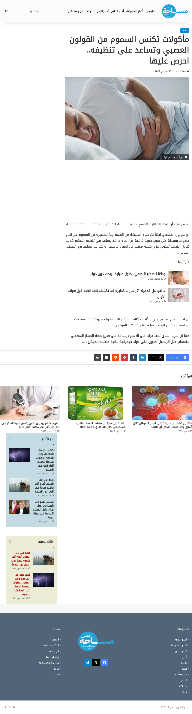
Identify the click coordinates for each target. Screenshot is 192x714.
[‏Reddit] (115, 357)
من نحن (55, 674)
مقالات (183, 686)
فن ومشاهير (76, 11)
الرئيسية (150, 11)
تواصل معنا (52, 657)
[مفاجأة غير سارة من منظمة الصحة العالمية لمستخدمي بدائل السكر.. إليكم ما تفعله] (96, 403)
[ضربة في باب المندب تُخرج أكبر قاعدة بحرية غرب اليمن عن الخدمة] (19, 485)
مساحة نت (181, 71)
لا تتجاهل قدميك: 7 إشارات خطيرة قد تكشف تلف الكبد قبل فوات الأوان (117, 294)
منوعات (90, 11)
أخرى (184, 657)
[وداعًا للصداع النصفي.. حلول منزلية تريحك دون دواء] (178, 278)
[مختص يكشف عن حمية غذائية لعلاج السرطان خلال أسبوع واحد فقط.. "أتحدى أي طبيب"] (162, 403)
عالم (56, 668)
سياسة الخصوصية (49, 663)
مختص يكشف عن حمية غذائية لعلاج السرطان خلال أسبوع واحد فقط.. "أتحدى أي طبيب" (162, 425)
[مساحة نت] (174, 11)
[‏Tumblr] (133, 357)
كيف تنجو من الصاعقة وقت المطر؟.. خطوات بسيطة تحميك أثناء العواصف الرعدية (45, 459)
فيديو (184, 680)
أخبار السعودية (134, 11)
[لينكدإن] (142, 357)
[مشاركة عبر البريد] (106, 357)
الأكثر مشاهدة (50, 645)
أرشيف (55, 639)
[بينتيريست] (124, 357)
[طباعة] (97, 357)
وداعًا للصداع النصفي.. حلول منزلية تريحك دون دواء (128, 274)
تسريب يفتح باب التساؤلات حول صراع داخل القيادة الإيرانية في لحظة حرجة (43, 509)
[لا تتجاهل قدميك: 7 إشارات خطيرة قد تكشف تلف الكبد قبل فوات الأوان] (178, 295)
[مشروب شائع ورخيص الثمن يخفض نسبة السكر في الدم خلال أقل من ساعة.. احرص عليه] (30, 403)
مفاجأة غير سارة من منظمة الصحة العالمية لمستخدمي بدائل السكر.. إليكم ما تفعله (101, 425)
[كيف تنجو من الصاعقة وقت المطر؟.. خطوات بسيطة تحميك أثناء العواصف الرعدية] (19, 455)
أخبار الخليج (117, 11)
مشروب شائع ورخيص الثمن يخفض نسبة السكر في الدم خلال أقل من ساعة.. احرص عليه (31, 425)
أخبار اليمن (103, 11)
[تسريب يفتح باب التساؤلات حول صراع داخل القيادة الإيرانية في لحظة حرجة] (19, 507)
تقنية (184, 663)
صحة (184, 30)
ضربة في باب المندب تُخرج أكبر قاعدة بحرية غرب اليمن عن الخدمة (44, 485)
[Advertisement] (127, 193)
